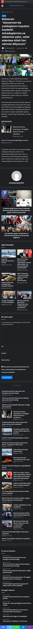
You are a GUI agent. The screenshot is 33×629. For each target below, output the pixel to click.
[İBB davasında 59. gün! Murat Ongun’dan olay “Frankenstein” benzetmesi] (24, 295)
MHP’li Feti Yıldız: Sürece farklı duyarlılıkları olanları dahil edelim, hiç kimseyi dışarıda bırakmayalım (24, 263)
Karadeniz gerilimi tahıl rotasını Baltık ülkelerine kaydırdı (21, 431)
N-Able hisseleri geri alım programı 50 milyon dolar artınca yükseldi (14, 423)
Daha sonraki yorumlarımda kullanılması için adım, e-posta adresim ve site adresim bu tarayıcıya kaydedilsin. (15, 369)
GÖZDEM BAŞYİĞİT (9, 48)
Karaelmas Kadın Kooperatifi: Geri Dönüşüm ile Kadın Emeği (13, 392)
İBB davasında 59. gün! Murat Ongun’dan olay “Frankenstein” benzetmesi (23, 304)
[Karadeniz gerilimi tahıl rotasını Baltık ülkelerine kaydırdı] (7, 431)
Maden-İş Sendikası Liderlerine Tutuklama (16, 539)
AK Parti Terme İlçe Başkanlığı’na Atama (14, 140)
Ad (2, 346)
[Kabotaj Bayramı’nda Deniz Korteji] (8, 253)
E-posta (4, 353)
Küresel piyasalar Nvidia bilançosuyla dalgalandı (21, 514)
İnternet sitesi (5, 360)
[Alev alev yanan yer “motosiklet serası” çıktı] (7, 460)
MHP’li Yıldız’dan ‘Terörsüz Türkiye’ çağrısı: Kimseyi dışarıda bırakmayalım (23, 277)
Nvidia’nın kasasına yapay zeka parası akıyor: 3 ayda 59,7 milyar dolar (15, 444)
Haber (11, 12)
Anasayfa (6, 12)
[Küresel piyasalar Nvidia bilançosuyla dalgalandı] (7, 515)
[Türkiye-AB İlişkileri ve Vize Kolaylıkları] (8, 295)
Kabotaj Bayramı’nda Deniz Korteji (7, 260)
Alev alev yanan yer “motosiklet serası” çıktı (21, 459)
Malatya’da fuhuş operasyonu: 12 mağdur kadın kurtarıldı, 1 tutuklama (21, 414)
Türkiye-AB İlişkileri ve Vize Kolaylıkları (7, 301)
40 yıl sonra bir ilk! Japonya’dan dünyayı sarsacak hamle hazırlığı (15, 399)
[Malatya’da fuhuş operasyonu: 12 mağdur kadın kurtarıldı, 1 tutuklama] (6, 129)
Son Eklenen (16, 385)
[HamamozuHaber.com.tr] (16, 6)
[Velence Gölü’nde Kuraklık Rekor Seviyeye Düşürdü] (8, 277)
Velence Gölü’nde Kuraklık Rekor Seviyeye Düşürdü (7, 284)
